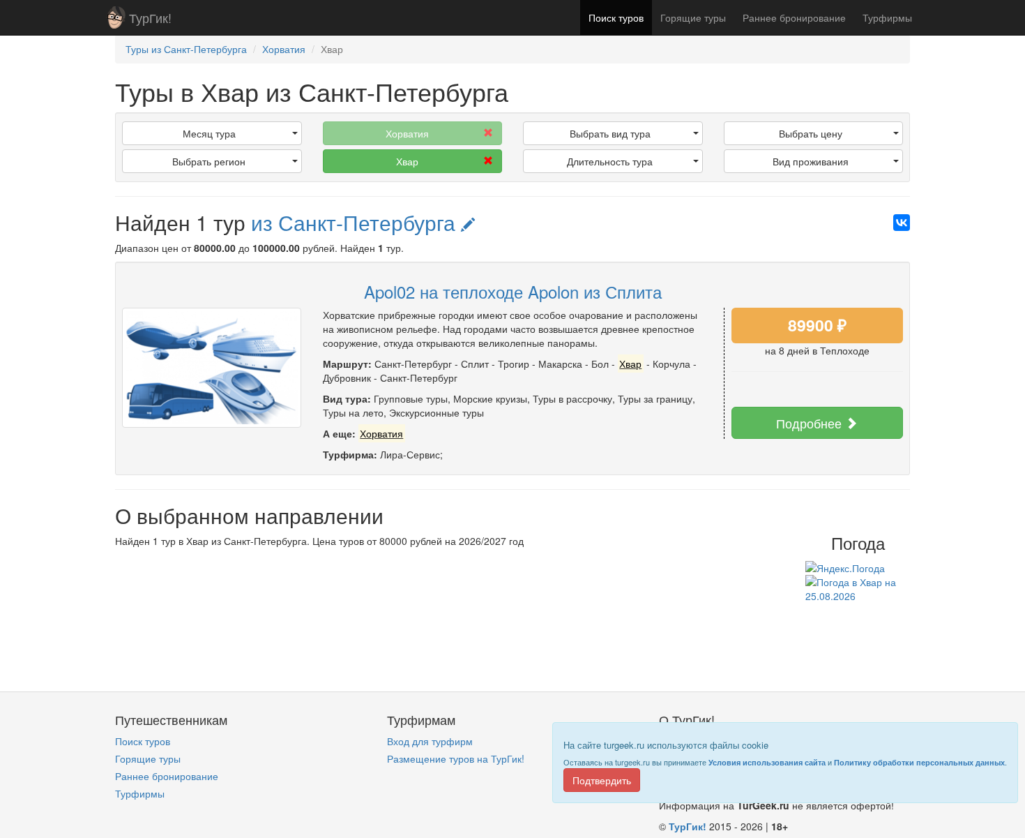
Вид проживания (811, 161)
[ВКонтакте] (901, 222)
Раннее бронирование (794, 17)
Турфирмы (887, 17)
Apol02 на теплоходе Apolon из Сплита (513, 291)
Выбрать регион (208, 161)
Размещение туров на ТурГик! (455, 758)
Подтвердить (601, 780)
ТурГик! (150, 17)
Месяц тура (209, 133)
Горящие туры (693, 17)
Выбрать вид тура (610, 133)
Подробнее (810, 423)
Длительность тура (610, 161)
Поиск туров (616, 17)
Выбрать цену (810, 133)
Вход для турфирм (430, 741)
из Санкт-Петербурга (356, 222)
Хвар (407, 161)
